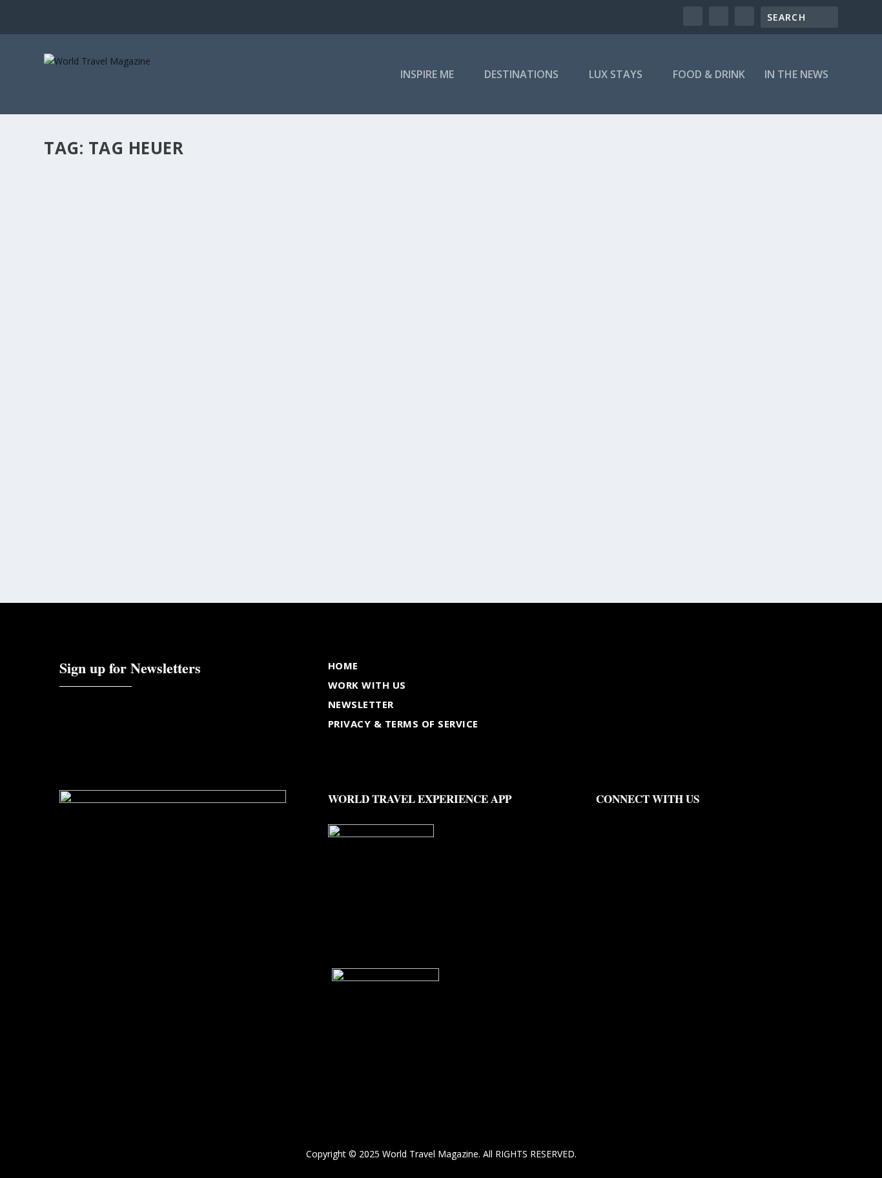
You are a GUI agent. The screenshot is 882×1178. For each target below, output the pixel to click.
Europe (114, 495)
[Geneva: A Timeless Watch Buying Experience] (266, 311)
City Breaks (77, 495)
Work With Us (367, 684)
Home (343, 665)
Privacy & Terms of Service (403, 723)
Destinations (521, 75)
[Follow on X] (632, 819)
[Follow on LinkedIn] (683, 819)
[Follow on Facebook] (606, 819)
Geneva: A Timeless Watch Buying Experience (188, 476)
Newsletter (361, 704)
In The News (796, 75)
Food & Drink (709, 75)
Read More (91, 546)
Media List (150, 495)
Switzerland (193, 495)
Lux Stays (615, 75)
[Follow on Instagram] (658, 819)
